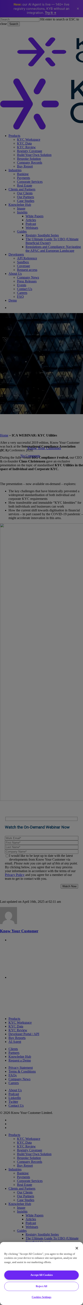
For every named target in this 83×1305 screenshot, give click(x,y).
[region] (41, 1273)
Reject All (41, 1286)
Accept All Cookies (41, 1274)
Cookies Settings (41, 1297)
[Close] (77, 1248)
